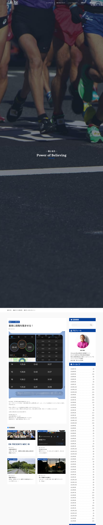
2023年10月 (82, 454)
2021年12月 (82, 510)
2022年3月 (82, 503)
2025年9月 (82, 394)
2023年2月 (82, 474)
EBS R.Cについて (60, 3)
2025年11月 (82, 389)
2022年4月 (82, 500)
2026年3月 (82, 379)
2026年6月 (82, 371)
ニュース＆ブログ (73, 3)
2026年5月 (82, 374)
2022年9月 (82, 487)
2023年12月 (82, 449)
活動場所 (83, 3)
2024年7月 (82, 431)
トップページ (49, 3)
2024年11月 (82, 420)
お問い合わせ (92, 3)
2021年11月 (82, 513)
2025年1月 (82, 415)
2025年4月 (82, 407)
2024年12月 (82, 418)
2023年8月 (82, 459)
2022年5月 (82, 497)
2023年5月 (82, 467)
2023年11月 (82, 451)
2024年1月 (82, 446)
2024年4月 (82, 438)
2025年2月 (82, 413)
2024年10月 (82, 423)
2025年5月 (82, 405)
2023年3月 (82, 472)
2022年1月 (82, 508)
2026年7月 (82, 369)
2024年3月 (82, 441)
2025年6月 (82, 402)
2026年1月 (82, 384)
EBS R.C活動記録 (15, 322)
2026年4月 (82, 376)
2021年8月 (82, 521)
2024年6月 (82, 433)
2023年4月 (82, 469)
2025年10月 (82, 392)
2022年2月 (82, 505)
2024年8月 (82, 428)
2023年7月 (82, 461)
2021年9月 (82, 518)
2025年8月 (82, 397)
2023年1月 (82, 477)
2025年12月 (82, 387)
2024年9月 (82, 425)
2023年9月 (82, 456)
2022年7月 (82, 492)
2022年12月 (82, 479)
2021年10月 (82, 515)
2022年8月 (82, 490)
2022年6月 (82, 495)
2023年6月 (82, 464)
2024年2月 (82, 443)
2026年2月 (82, 382)
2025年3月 (82, 410)
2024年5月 (82, 436)
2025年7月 (82, 400)
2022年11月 (82, 482)
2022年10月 (82, 485)
